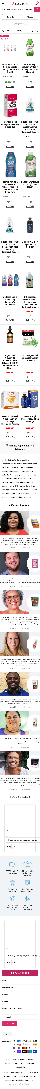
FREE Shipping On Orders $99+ (12, 872)
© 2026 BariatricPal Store (15, 1060)
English (5, 1034)
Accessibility (20, 1067)
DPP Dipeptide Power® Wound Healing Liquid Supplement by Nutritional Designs (30, 302)
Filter (7, 31)
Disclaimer (30, 1063)
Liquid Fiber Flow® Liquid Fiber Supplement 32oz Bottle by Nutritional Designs (10, 247)
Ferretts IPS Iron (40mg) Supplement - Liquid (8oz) (10, 124)
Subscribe (11, 1023)
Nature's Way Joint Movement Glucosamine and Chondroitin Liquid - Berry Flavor (10, 187)
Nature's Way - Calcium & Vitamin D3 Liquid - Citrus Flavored (30, 68)
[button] (36, 3)
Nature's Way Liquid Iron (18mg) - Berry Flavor (30, 184)
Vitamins (30, 17)
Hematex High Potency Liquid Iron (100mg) (30, 419)
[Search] (37, 9)
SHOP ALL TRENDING (20, 973)
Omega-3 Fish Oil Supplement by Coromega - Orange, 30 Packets (10, 420)
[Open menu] (3, 3)
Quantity (8, 847)
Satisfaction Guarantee (12, 890)
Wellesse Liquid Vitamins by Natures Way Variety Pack (10, 301)
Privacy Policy (18, 1063)
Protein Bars (11, 17)
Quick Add (10, 86)
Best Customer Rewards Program (27, 890)
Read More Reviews (20, 797)
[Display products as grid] (33, 31)
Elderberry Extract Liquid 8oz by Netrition (30, 244)
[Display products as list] (37, 31)
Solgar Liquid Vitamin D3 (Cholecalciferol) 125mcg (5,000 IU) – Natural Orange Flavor (10, 361)
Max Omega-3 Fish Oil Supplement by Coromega (30, 358)
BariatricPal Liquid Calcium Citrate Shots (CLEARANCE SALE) (10, 68)
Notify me (30, 320)
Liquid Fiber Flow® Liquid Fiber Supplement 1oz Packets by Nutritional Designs (30, 127)
